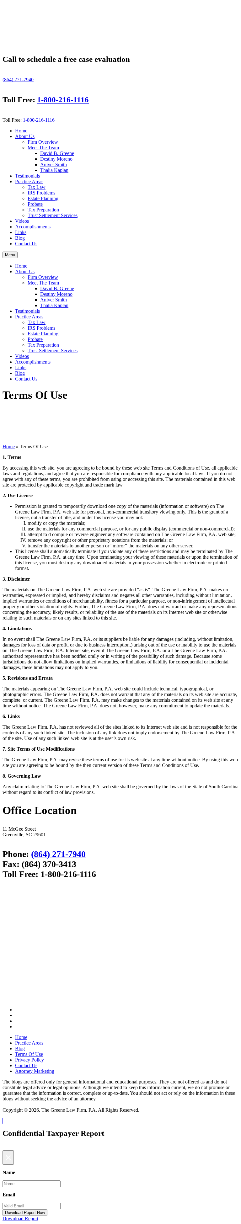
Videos (22, 221)
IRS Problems (41, 192)
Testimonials (27, 175)
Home (21, 130)
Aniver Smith (53, 164)
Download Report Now (25, 1212)
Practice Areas (29, 181)
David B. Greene (57, 153)
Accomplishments (33, 226)
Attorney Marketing (34, 1071)
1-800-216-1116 (63, 99)
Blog (20, 238)
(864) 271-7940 (18, 79)
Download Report (20, 1218)
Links (20, 232)
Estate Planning (43, 198)
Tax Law (37, 187)
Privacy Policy (29, 1059)
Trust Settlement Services (53, 215)
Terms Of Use (29, 1054)
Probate (35, 204)
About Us (25, 136)
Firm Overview (43, 142)
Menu (10, 255)
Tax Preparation (43, 209)
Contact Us (26, 243)
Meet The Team (43, 147)
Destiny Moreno (56, 159)
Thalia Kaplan (54, 170)
